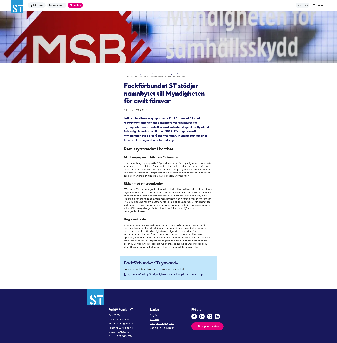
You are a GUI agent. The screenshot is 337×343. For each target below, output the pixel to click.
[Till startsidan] (17, 6)
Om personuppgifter (162, 323)
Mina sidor (38, 5)
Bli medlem (75, 5)
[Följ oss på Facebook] (194, 316)
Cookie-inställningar (162, 327)
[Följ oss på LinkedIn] (217, 316)
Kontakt (154, 319)
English (154, 315)
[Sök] (306, 5)
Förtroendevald (56, 5)
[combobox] (301, 5)
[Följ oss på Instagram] (202, 316)
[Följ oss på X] (210, 316)
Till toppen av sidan (209, 326)
